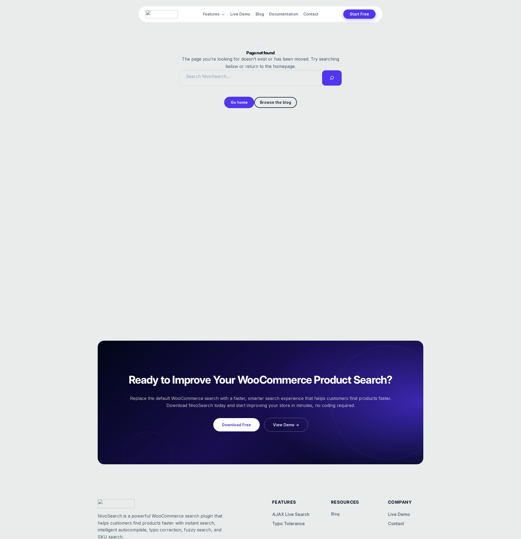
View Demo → (286, 424)
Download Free (236, 424)
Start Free (359, 14)
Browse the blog (275, 102)
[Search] (332, 78)
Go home (239, 102)
